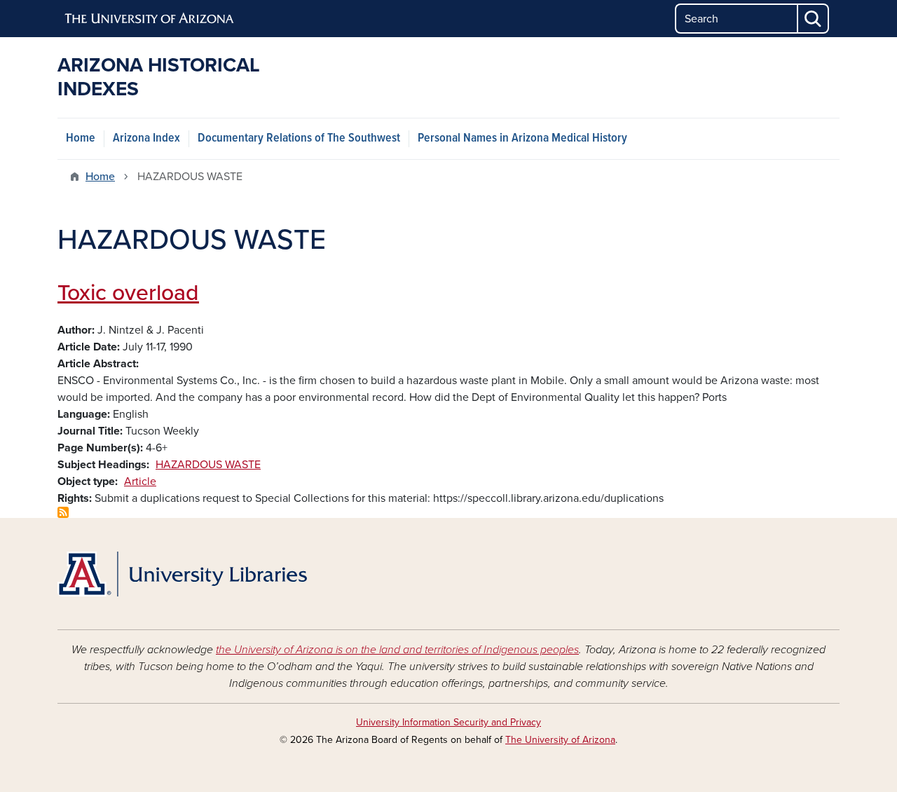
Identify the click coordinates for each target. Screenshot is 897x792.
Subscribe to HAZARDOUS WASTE (63, 512)
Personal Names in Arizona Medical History (522, 138)
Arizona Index (146, 138)
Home (80, 138)
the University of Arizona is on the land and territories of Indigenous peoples (397, 650)
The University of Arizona (560, 740)
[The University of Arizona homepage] (150, 18)
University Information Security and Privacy (448, 722)
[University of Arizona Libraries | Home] (182, 574)
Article (140, 481)
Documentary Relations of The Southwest (299, 138)
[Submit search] (813, 19)
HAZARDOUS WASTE (208, 465)
